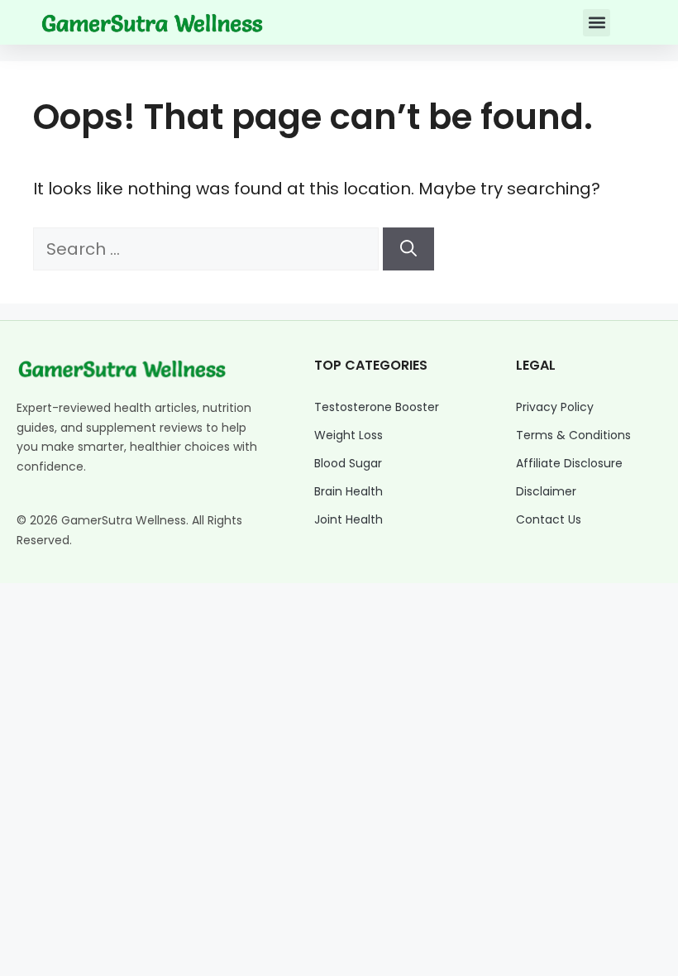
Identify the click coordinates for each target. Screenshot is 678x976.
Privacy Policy (555, 407)
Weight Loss (348, 435)
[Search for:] (208, 249)
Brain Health (348, 491)
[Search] (408, 248)
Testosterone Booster (376, 407)
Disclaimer (546, 491)
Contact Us (548, 519)
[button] (596, 22)
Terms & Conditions (573, 435)
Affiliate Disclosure (569, 463)
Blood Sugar (348, 463)
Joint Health (348, 519)
